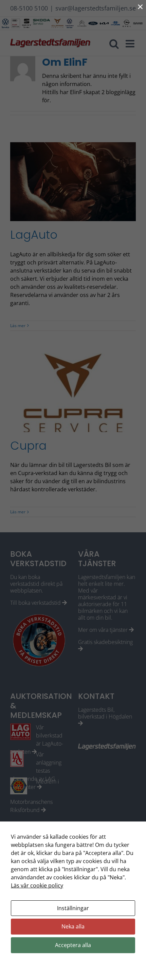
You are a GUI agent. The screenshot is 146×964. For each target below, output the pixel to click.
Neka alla (73, 926)
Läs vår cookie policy (37, 885)
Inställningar (73, 908)
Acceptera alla (73, 945)
